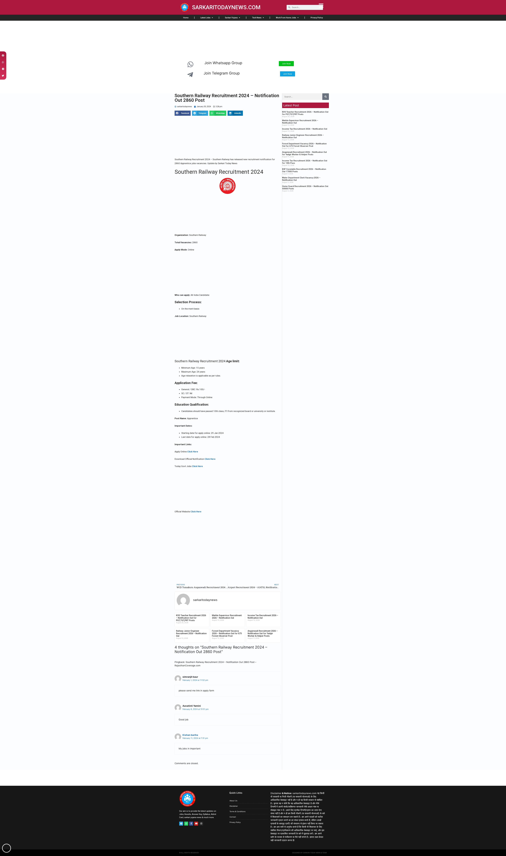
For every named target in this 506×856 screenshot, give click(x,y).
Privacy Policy (317, 18)
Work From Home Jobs (286, 18)
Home (185, 18)
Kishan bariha (190, 735)
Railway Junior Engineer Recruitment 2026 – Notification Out (191, 633)
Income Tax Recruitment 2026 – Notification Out (304, 129)
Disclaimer (234, 806)
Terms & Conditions (237, 811)
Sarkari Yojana (231, 18)
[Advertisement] (79, 40)
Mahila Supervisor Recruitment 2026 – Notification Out (227, 616)
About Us (233, 801)
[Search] (325, 96)
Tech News (256, 18)
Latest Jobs (205, 18)
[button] (183, 113)
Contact (233, 817)
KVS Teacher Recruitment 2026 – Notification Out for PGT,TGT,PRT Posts (191, 618)
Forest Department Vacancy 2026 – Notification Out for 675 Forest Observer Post (227, 633)
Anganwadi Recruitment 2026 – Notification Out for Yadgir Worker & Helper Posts (263, 633)
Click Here (192, 451)
